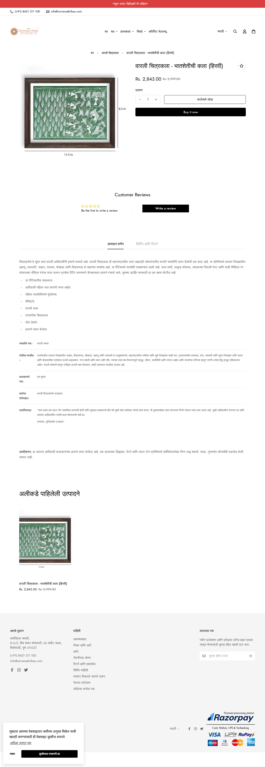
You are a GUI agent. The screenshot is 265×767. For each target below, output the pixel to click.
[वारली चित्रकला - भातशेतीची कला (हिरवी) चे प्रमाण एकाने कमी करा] (140, 99)
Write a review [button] (165, 208)
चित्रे (140, 31)
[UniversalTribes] (24, 32)
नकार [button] (12, 753)
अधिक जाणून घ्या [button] (20, 743)
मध (112, 31)
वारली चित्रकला (110, 53)
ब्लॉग (76, 651)
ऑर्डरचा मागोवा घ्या (84, 689)
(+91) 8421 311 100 (23, 655)
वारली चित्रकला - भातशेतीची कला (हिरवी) (43, 583)
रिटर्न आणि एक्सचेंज (84, 664)
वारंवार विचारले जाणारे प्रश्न (89, 676)
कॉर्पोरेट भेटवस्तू (158, 31)
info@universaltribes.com (26, 661)
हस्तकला (125, 31)
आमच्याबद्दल (79, 639)
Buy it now (191, 112)
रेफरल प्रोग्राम (81, 682)
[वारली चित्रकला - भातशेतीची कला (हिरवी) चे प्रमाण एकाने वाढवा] (156, 99)
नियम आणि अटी (82, 645)
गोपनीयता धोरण (82, 658)
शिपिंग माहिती (80, 670)
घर (106, 31)
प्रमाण (139, 90)
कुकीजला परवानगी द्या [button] (49, 753)
